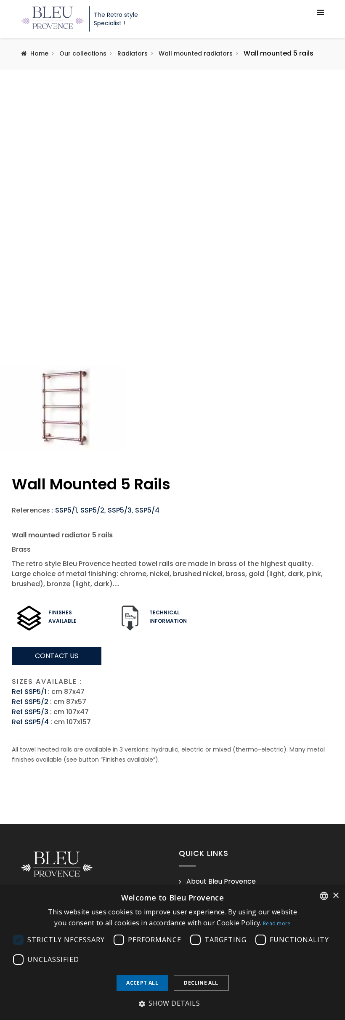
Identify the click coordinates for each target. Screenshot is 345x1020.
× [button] (335, 895)
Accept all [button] (142, 982)
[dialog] (172, 952)
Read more (277, 923)
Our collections (82, 53)
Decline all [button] (201, 982)
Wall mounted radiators (196, 53)
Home (39, 53)
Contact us (56, 656)
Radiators (132, 53)
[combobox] (324, 896)
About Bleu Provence (221, 881)
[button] (172, 1003)
